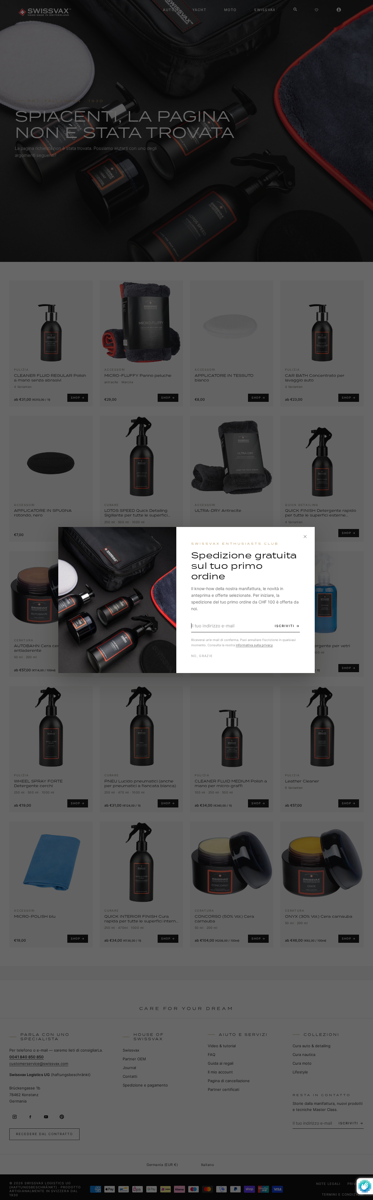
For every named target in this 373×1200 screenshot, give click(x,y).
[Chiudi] (305, 536)
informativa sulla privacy (254, 645)
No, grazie (202, 656)
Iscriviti (284, 626)
